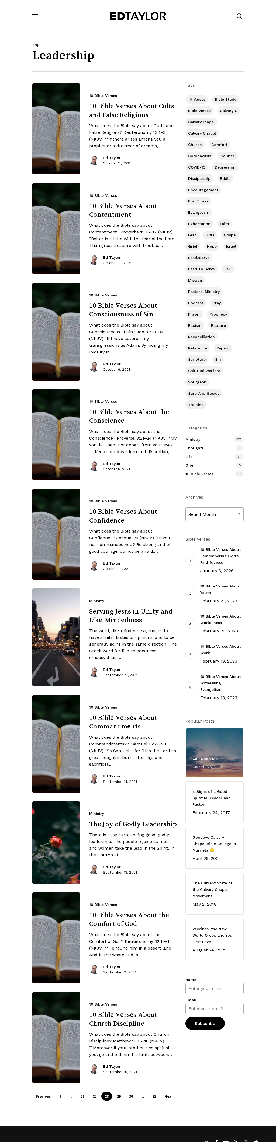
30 (131, 1096)
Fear (192, 235)
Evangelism (198, 212)
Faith (224, 224)
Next (168, 1096)
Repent (223, 348)
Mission (195, 280)
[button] (35, 16)
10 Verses (196, 99)
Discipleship (199, 178)
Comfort (219, 144)
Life (188, 456)
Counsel (228, 156)
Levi (228, 269)
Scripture (197, 359)
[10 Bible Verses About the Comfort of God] (56, 937)
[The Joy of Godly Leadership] (56, 842)
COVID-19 (196, 167)
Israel (231, 246)
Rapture (218, 325)
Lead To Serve (201, 269)
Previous (43, 1096)
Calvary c (228, 110)
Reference (197, 348)
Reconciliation (201, 337)
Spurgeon (197, 382)
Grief (193, 246)
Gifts (209, 235)
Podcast (195, 303)
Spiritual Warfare (204, 371)
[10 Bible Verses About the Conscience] (56, 434)
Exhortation (199, 224)
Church (195, 144)
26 (82, 1096)
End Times (198, 201)
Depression (225, 167)
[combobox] (214, 514)
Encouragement (203, 190)
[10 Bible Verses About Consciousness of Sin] (56, 332)
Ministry (96, 601)
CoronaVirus (199, 156)
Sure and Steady (203, 393)
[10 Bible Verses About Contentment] (56, 228)
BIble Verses (199, 110)
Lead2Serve (198, 257)
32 (154, 1096)
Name (190, 980)
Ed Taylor (112, 158)
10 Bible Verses (103, 95)
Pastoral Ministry (204, 291)
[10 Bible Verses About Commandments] (56, 744)
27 (94, 1096)
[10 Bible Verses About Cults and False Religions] (56, 128)
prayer (194, 314)
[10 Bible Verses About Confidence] (56, 534)
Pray (217, 303)
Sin (218, 359)
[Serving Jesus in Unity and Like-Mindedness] (56, 637)
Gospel (230, 235)
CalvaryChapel (201, 122)
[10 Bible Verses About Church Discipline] (56, 1037)
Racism (195, 325)
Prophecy (218, 314)
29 (119, 1096)
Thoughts (194, 448)
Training (196, 404)
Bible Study (225, 99)
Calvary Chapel (202, 133)
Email (190, 1000)
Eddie (225, 178)
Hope (212, 246)
